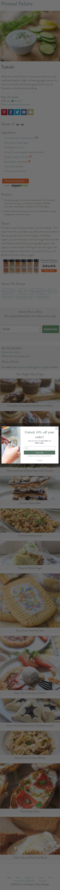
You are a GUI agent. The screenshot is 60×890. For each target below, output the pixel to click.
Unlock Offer (39, 453)
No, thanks (39, 460)
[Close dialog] (56, 428)
